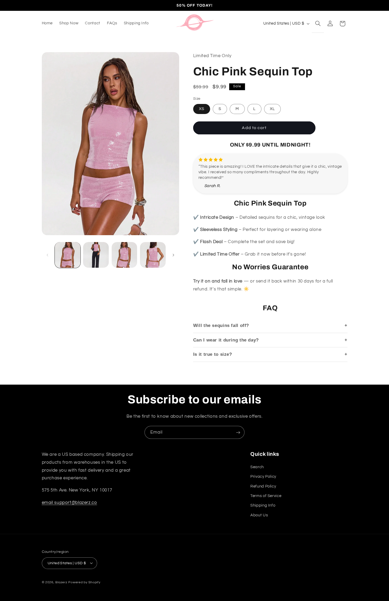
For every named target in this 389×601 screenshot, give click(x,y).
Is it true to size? (212, 354)
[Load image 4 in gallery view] (153, 255)
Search (257, 467)
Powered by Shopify (84, 582)
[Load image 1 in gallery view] (67, 255)
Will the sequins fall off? (221, 325)
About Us (259, 515)
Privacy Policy (263, 477)
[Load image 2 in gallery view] (96, 255)
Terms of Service (265, 496)
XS (201, 109)
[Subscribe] (238, 432)
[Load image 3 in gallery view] (124, 255)
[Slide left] (47, 255)
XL (272, 109)
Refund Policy (263, 486)
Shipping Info (262, 505)
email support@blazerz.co (69, 502)
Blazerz (61, 582)
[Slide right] (173, 255)
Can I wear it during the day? (226, 339)
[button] (318, 23)
